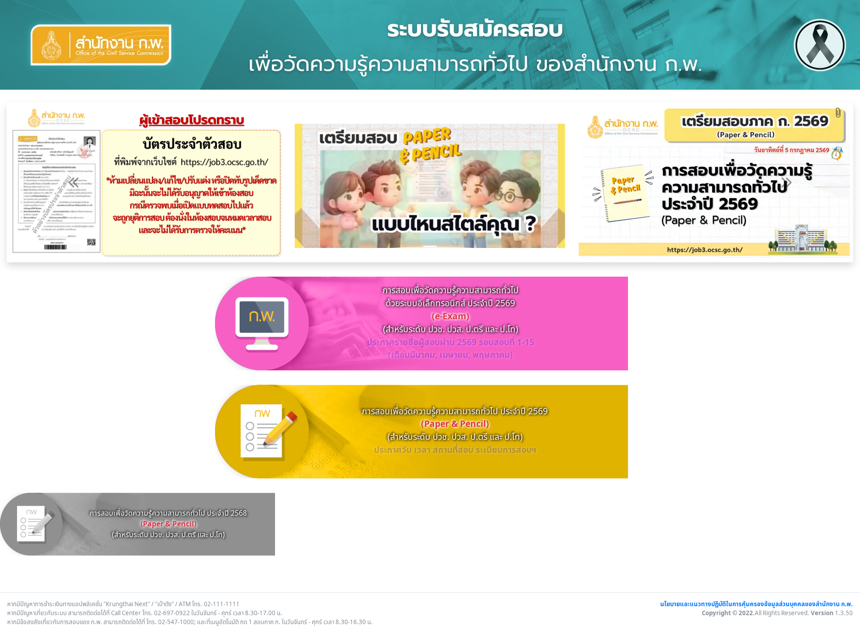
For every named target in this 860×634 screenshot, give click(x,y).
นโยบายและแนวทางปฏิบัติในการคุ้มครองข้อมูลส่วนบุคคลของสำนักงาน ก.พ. (756, 604)
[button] (73, 182)
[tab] (430, 246)
